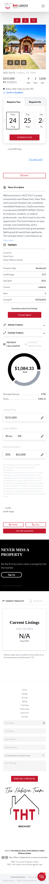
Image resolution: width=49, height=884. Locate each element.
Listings (24, 694)
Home (24, 690)
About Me (24, 713)
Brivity (22, 877)
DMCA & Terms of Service (26, 881)
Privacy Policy (8, 881)
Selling (24, 701)
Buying (24, 698)
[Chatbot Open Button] (42, 876)
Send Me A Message (24, 779)
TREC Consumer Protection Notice (24, 862)
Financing (24, 705)
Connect (24, 717)
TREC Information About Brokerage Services (24, 864)
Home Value (24, 709)
